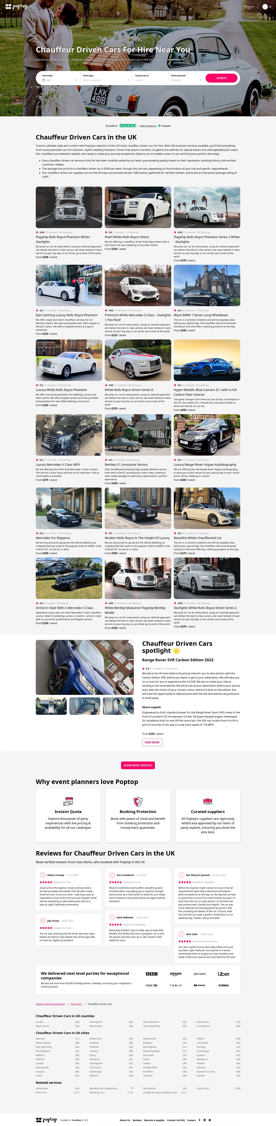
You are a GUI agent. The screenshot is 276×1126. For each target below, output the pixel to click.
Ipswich (201, 1055)
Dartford (94, 1042)
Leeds (146, 1059)
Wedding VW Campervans (103, 1088)
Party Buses (149, 1088)
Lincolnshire (203, 1026)
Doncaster (148, 1055)
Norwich (201, 1067)
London (40, 1021)
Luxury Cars (203, 1088)
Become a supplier (154, 1120)
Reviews (137, 1120)
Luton (39, 1075)
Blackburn (202, 1059)
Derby (92, 1055)
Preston (201, 1063)
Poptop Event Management (50, 1004)
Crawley (93, 1051)
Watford (40, 1059)
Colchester (202, 1042)
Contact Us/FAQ (176, 1120)
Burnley (201, 1046)
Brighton (148, 1042)
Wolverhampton (151, 1051)
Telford (200, 1038)
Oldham (93, 1075)
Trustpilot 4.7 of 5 (74, 1120)
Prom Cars (41, 1092)
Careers (191, 1120)
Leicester (148, 1075)
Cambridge (95, 1071)
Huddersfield (150, 1067)
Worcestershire (151, 1021)
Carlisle (201, 1075)
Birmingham (150, 1046)
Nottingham (95, 1021)
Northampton (43, 1051)
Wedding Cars (97, 1092)
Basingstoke (42, 1067)
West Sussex (42, 1026)
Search (250, 6)
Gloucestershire (151, 1026)
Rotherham (95, 1038)
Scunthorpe (203, 1051)
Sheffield (94, 1046)
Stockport (94, 1059)
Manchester (95, 1026)
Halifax (146, 1063)
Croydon (40, 1071)
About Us (125, 1120)
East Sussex (203, 1021)
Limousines (42, 1088)
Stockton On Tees (206, 1071)
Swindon (40, 1038)
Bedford (40, 1055)
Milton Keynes (43, 1042)
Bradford (148, 1071)
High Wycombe (44, 1046)
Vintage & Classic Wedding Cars (160, 1092)
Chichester (95, 1067)
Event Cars (76, 1004)
